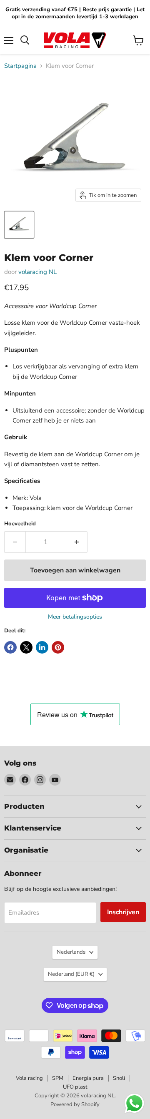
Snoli (119, 1078)
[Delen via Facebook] (10, 647)
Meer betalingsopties (75, 617)
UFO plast (75, 1087)
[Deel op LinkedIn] (42, 647)
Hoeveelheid (20, 524)
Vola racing (29, 1078)
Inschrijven (123, 912)
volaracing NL (37, 272)
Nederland (71, 974)
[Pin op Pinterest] (58, 647)
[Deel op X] (26, 647)
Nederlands (71, 952)
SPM (57, 1078)
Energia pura (88, 1078)
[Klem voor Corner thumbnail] (19, 224)
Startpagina (20, 66)
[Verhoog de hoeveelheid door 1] (77, 542)
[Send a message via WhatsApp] (134, 1103)
